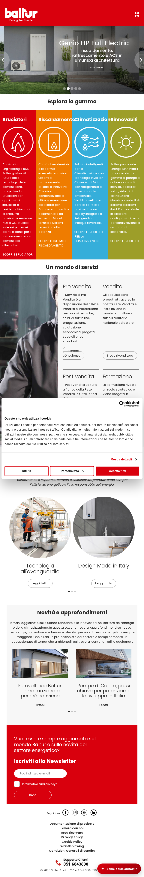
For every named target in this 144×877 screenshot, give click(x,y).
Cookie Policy (72, 842)
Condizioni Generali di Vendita (72, 851)
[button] (69, 591)
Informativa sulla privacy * (40, 784)
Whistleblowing (72, 846)
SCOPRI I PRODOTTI (124, 241)
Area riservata (72, 833)
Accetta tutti (117, 470)
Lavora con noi (72, 828)
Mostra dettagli (121, 459)
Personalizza (70, 470)
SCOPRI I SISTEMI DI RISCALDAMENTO (52, 243)
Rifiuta (26, 470)
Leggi (40, 705)
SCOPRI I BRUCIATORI (17, 254)
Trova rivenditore (120, 355)
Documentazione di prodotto (72, 824)
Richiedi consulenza (71, 353)
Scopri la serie (96, 67)
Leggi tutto (40, 583)
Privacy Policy (72, 837)
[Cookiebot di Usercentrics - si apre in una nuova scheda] (123, 404)
